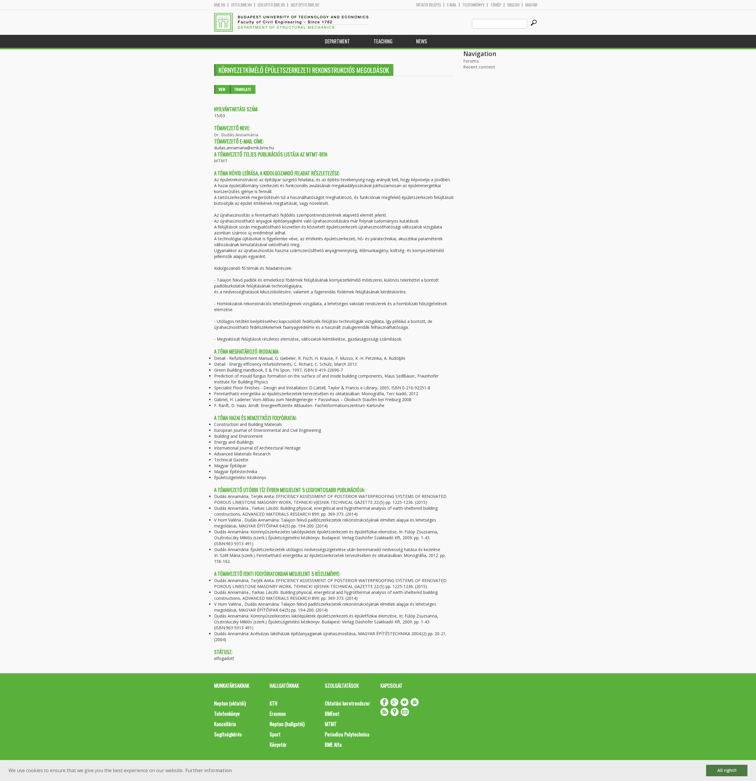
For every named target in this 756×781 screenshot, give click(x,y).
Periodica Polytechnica (347, 734)
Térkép (496, 5)
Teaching (383, 41)
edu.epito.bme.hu (271, 5)
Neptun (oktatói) (230, 703)
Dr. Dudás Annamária (236, 135)
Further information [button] (208, 770)
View (222, 89)
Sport (275, 734)
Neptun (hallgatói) (287, 724)
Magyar (531, 5)
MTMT (221, 161)
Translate (242, 89)
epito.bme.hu (241, 5)
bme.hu (219, 5)
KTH (273, 703)
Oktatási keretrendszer (347, 703)
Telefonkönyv (473, 5)
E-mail (452, 5)
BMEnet (332, 713)
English (513, 5)
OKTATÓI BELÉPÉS (428, 5)
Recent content (479, 67)
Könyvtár (278, 744)
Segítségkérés (228, 734)
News (421, 41)
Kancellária (225, 724)
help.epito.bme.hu (305, 5)
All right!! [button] (727, 770)
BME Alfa (333, 744)
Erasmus (278, 713)
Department (337, 41)
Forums (471, 61)
